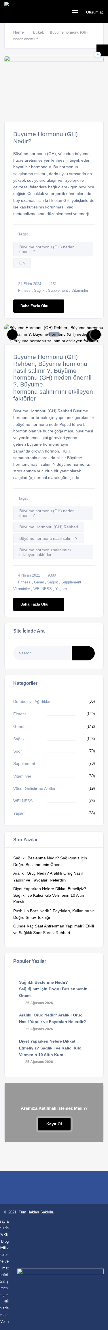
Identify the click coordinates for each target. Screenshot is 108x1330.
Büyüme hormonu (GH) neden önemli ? (47, 249)
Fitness (24, 290)
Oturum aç (94, 12)
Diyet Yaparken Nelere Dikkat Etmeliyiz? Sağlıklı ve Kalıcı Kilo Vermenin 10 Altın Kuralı (49, 895)
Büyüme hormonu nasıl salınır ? (48, 538)
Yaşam (61, 589)
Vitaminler (79, 290)
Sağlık (39, 290)
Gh (22, 263)
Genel (39, 582)
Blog (5, 1241)
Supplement (58, 290)
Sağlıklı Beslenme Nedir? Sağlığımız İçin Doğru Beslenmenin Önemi (53, 989)
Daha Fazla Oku (34, 306)
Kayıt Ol (54, 1124)
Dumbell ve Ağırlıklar (32, 701)
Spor (17, 751)
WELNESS (42, 589)
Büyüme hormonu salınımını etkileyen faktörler (45, 552)
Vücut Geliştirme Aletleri (34, 788)
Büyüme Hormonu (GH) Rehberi (48, 527)
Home (18, 32)
